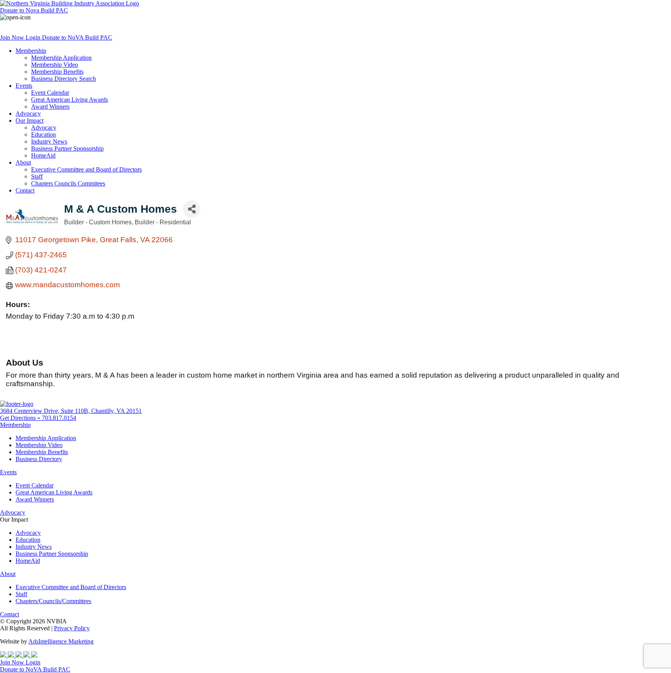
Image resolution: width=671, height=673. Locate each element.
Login (34, 37)
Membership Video (54, 64)
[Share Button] (191, 209)
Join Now (13, 37)
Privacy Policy (72, 628)
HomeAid (43, 155)
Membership (31, 50)
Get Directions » (21, 418)
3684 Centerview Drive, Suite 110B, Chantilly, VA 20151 (71, 411)
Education (43, 134)
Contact (25, 190)
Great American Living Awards (69, 99)
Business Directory (39, 459)
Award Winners (50, 106)
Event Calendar (50, 92)
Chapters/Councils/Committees (53, 601)
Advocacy (28, 113)
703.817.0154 (59, 418)
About (23, 162)
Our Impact (29, 120)
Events (24, 85)
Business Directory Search (63, 78)
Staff (37, 176)
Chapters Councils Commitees (68, 183)
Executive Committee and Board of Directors (86, 169)
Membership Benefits (57, 71)
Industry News (49, 141)
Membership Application (61, 57)
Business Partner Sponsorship (67, 148)
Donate (34, 10)
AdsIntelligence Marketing (61, 641)
